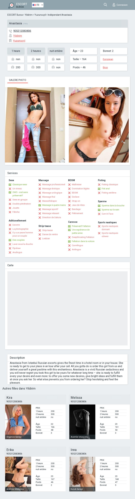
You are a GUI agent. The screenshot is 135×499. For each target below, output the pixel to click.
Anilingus (76, 249)
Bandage (76, 209)
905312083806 (22, 30)
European (108, 59)
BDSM (75, 192)
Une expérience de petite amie (81, 231)
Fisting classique (110, 184)
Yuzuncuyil (40, 14)
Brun (105, 67)
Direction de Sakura (51, 217)
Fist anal (106, 188)
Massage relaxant (50, 213)
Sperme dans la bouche (113, 205)
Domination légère (80, 188)
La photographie (20, 229)
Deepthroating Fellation (83, 237)
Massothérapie (49, 201)
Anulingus (17, 252)
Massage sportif (50, 209)
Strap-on (76, 201)
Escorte (16, 225)
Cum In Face (107, 214)
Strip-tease (47, 230)
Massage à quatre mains (54, 205)
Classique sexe (20, 184)
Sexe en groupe (20, 199)
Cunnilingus (77, 245)
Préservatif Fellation (81, 226)
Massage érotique (51, 188)
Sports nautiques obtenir (110, 235)
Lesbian (46, 238)
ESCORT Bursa (15, 14)
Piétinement (77, 213)
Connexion (122, 5)
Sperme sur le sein (110, 209)
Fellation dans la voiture (83, 241)
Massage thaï (48, 197)
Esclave (75, 197)
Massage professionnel (53, 184)
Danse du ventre (50, 234)
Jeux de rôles (78, 205)
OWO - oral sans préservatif (20, 194)
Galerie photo (17, 80)
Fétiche (16, 212)
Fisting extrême (109, 192)
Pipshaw (17, 248)
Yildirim (28, 14)
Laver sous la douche (23, 244)
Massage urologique (52, 192)
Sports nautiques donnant (110, 228)
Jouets (16, 208)
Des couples (19, 240)
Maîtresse (76, 184)
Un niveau (17, 188)
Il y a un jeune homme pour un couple (23, 234)
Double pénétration (22, 203)
